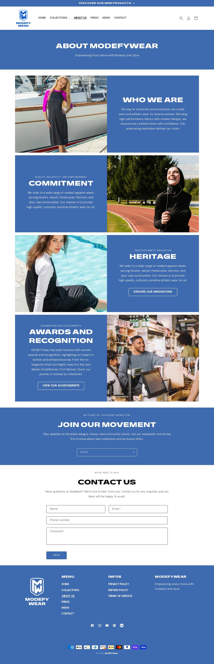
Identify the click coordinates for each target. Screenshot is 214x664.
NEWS (65, 608)
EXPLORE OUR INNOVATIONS (153, 292)
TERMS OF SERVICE (120, 596)
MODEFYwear (111, 653)
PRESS (66, 602)
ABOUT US (68, 596)
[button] (60, 18)
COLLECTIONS (70, 590)
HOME (65, 584)
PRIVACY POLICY (118, 584)
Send (56, 555)
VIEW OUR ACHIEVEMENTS (61, 385)
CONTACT (68, 614)
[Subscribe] (133, 452)
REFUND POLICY (118, 590)
